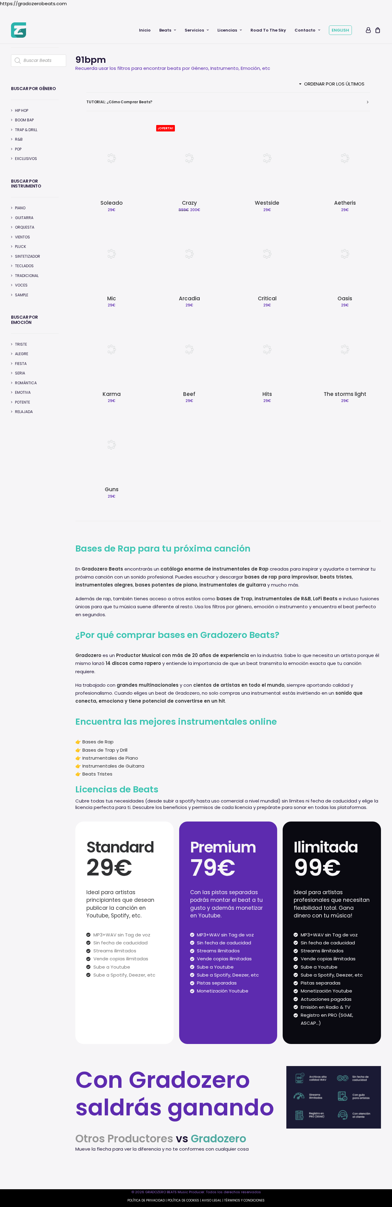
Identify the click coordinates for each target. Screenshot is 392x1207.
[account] (368, 30)
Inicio (145, 30)
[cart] (377, 30)
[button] (111, 158)
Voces (21, 285)
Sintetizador (27, 256)
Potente (22, 402)
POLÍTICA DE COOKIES (183, 1200)
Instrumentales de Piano (110, 758)
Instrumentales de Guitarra (113, 766)
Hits (267, 394)
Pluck (20, 246)
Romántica (26, 382)
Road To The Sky (268, 30)
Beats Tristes (97, 774)
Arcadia (189, 298)
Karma (112, 394)
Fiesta (21, 363)
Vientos (22, 237)
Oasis (344, 298)
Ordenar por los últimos (334, 84)
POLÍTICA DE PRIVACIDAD (146, 1200)
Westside (267, 203)
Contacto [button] (305, 30)
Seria (20, 373)
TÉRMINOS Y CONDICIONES (244, 1200)
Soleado (111, 203)
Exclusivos (26, 158)
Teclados (24, 265)
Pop (18, 149)
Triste (21, 344)
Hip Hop (21, 110)
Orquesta (24, 227)
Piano (20, 208)
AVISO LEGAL (211, 1200)
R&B (19, 139)
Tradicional (27, 275)
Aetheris (345, 203)
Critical (267, 298)
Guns (112, 489)
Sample (21, 295)
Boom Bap (24, 120)
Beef (189, 394)
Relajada (24, 411)
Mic (111, 298)
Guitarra (24, 217)
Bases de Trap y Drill (104, 750)
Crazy (189, 203)
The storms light (345, 394)
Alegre (21, 353)
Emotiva (23, 392)
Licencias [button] (227, 30)
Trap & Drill (26, 129)
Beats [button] (165, 30)
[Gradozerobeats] (18, 30)
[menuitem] (145, 30)
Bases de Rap (98, 741)
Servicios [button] (194, 30)
